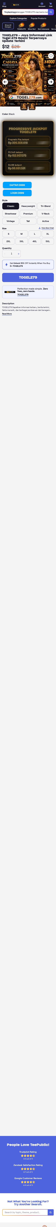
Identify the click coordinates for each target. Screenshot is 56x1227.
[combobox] (25, 12)
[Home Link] (16, 5)
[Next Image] (51, 82)
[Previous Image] (5, 82)
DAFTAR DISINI (17, 185)
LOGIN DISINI (17, 193)
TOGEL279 (28, 277)
